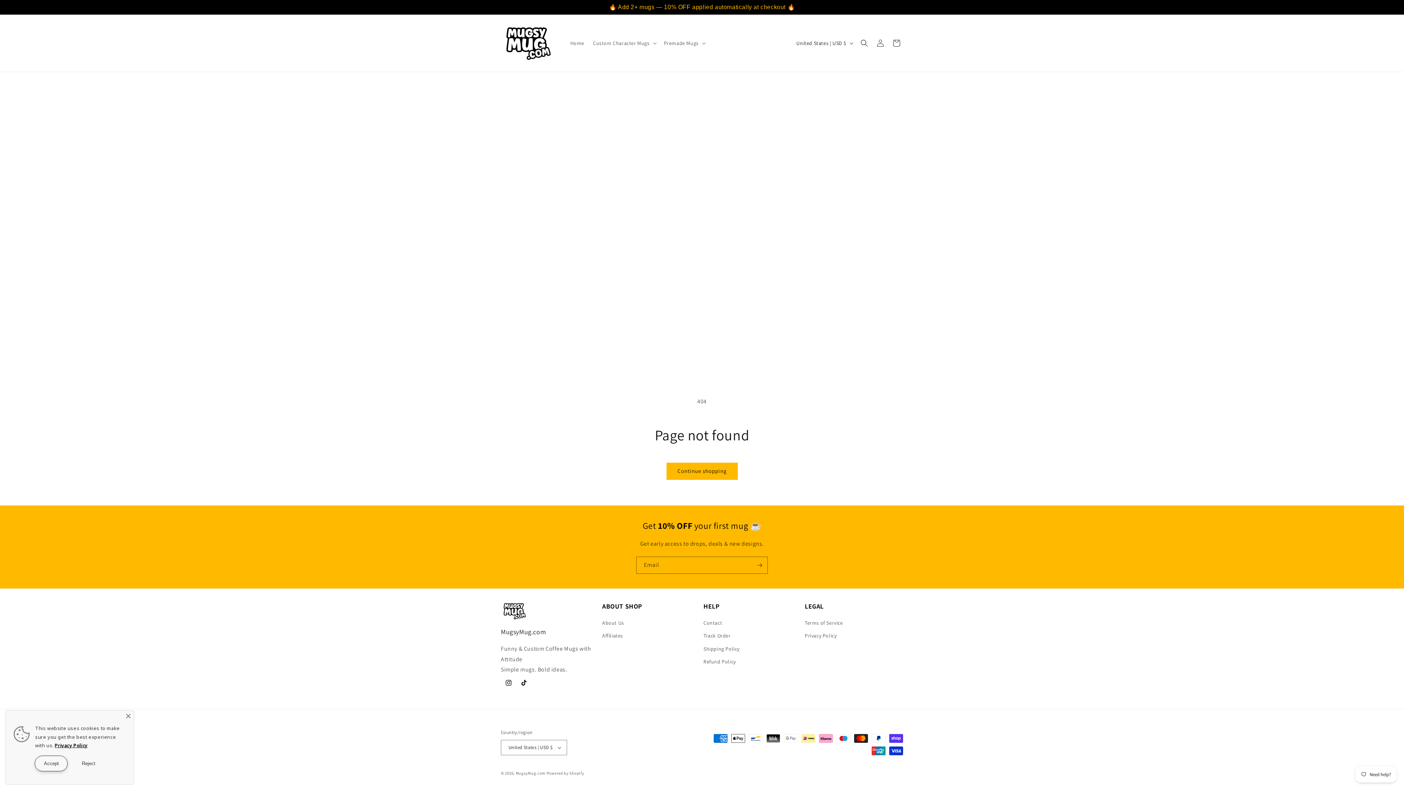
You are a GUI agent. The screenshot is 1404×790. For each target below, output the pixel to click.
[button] (624, 43)
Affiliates (612, 635)
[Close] (128, 716)
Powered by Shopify (565, 773)
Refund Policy (719, 661)
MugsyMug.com (531, 773)
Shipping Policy (721, 649)
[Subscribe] (759, 565)
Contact (712, 623)
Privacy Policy (821, 635)
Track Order (717, 635)
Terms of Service (824, 623)
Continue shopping (702, 470)
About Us (613, 623)
